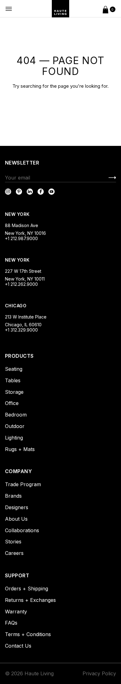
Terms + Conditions (28, 634)
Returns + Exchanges (30, 600)
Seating (13, 369)
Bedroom (16, 415)
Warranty (16, 611)
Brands (13, 496)
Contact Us (18, 646)
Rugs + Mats (20, 449)
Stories (13, 541)
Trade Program (23, 484)
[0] (105, 9)
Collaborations (22, 530)
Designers (16, 507)
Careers (14, 553)
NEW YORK (18, 214)
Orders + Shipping (26, 588)
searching (30, 86)
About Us (16, 519)
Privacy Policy (99, 673)
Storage (14, 392)
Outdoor (15, 426)
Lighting (14, 438)
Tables (12, 380)
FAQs (11, 623)
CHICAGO (15, 305)
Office (12, 403)
